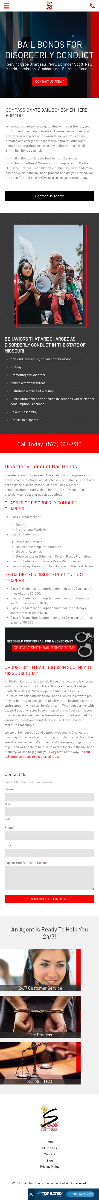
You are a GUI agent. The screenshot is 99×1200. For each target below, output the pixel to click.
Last (7, 818)
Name (9, 789)
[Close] (31, 1194)
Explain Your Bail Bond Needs (26, 863)
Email (8, 845)
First (7, 804)
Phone (10, 827)
